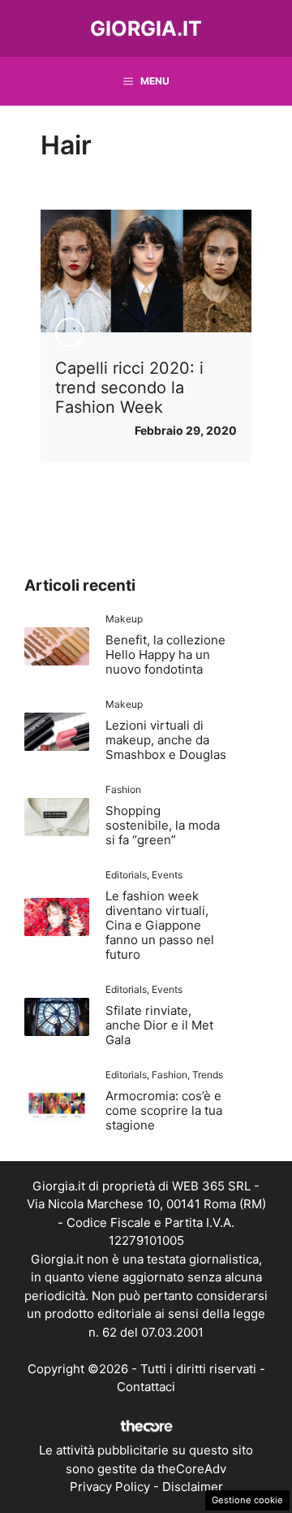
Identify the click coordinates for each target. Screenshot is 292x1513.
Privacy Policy (110, 1486)
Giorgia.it (146, 28)
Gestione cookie (247, 1500)
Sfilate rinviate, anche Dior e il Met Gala (159, 1025)
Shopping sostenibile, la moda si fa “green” (162, 825)
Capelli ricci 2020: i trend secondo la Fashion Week (129, 387)
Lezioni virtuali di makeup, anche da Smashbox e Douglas (165, 739)
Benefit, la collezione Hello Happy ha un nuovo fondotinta (165, 654)
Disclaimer (192, 1486)
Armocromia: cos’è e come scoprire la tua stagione (163, 1110)
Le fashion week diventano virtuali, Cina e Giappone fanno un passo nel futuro (159, 925)
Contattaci (146, 1386)
